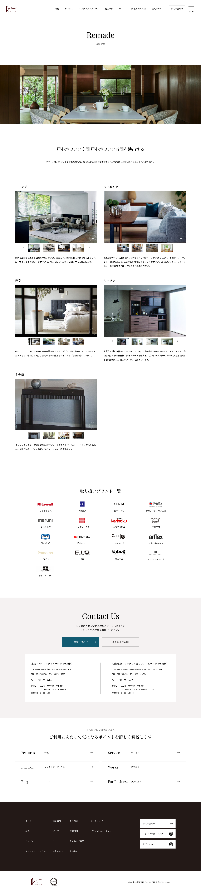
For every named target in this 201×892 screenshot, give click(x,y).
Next (88, 248)
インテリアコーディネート (155, 833)
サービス (69, 9)
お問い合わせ (177, 8)
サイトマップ (97, 821)
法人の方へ (157, 9)
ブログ (56, 831)
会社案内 (74, 821)
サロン (122, 9)
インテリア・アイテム (89, 9)
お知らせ (74, 851)
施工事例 (109, 9)
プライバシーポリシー (101, 831)
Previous (24, 248)
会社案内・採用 (138, 9)
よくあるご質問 (120, 642)
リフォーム (148, 844)
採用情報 (74, 831)
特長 (57, 9)
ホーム (28, 821)
